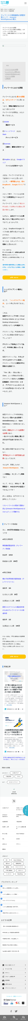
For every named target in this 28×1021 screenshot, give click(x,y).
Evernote (7, 144)
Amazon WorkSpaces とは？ (13, 74)
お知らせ (4, 844)
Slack (4, 134)
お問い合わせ (14, 277)
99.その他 (4, 833)
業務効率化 (18, 863)
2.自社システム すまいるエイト (21, 808)
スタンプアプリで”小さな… (9, 900)
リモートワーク (14, 782)
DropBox (7, 159)
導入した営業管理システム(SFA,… (11, 888)
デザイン (18, 844)
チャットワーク (9, 131)
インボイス (8, 874)
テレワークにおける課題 (12, 69)
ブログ (5, 9)
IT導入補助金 (9, 870)
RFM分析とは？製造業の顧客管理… (11, 932)
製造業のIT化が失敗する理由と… (11, 945)
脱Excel (8, 863)
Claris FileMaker (20, 833)
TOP (2, 9)
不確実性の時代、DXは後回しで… (11, 938)
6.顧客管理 (5, 821)
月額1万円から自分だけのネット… (11, 913)
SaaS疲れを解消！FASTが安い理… (11, 951)
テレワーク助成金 (10, 76)
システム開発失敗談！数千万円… (11, 906)
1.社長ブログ (12, 9)
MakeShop (20, 874)
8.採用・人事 (5, 826)
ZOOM (6, 122)
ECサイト (21, 870)
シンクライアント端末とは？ (13, 71)
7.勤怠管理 (11, 11)
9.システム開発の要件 (21, 827)
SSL (3, 838)
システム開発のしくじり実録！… (11, 894)
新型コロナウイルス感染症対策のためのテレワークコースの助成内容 (13, 610)
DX (6, 860)
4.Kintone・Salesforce (5, 815)
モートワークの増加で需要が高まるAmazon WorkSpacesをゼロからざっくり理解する (13, 509)
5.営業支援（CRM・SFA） (21, 815)
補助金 (4, 849)
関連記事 (8, 78)
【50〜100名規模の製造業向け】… (11, 926)
